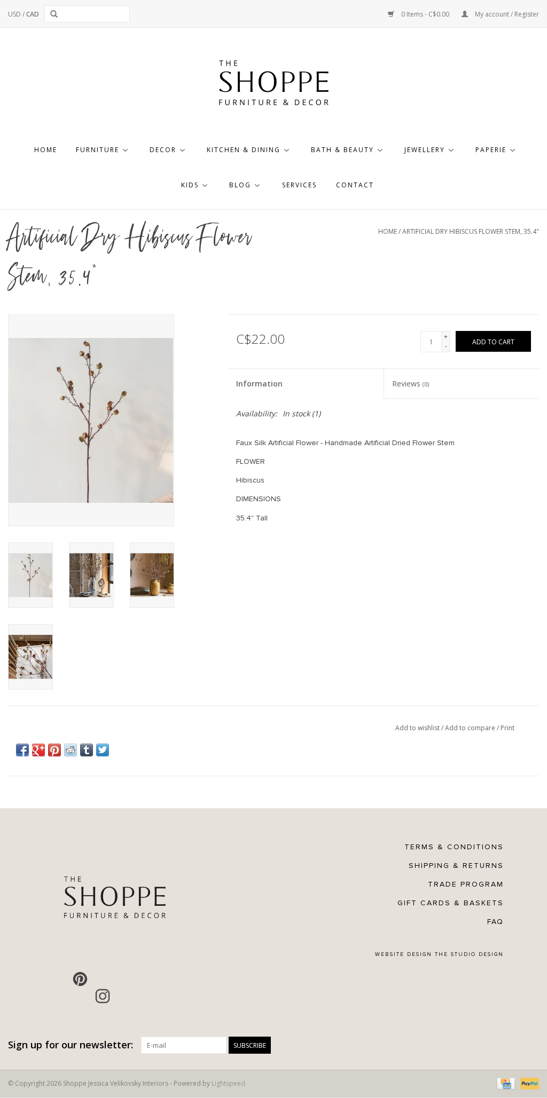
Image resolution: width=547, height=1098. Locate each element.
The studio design (469, 954)
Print (507, 727)
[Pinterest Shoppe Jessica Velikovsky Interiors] (80, 979)
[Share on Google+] (38, 750)
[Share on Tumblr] (86, 750)
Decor (163, 149)
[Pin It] (54, 750)
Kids (190, 184)
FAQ (495, 921)
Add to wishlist (418, 727)
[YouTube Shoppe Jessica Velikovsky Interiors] (102, 979)
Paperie (490, 149)
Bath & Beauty (342, 149)
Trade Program (466, 884)
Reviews (410, 383)
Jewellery (424, 149)
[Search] (55, 13)
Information (259, 383)
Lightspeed (228, 1083)
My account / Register (506, 14)
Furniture (97, 149)
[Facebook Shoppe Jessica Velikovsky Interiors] (57, 979)
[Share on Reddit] (70, 750)
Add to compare (471, 727)
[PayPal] (528, 1082)
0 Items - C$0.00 (425, 14)
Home (45, 149)
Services (299, 184)
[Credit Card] (505, 1082)
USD (15, 14)
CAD (32, 14)
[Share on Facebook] (22, 750)
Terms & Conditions (454, 846)
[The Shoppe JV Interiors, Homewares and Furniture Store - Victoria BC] (273, 86)
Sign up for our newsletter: (70, 1044)
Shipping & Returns (456, 865)
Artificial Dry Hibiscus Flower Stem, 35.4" (470, 231)
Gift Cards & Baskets (450, 902)
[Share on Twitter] (102, 750)
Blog (240, 184)
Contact (355, 184)
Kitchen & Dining (243, 149)
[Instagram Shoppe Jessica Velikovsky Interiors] (102, 996)
